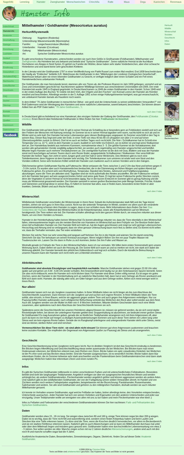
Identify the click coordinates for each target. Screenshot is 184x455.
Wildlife (168, 28)
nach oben (151, 112)
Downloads (8, 90)
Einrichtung (8, 49)
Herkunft (168, 25)
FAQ (5, 96)
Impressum (8, 125)
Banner (6, 116)
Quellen (6, 120)
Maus (127, 2)
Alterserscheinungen (122, 429)
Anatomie (7, 35)
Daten (167, 44)
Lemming (24, 2)
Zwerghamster (57, 2)
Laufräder (7, 53)
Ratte (110, 2)
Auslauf (6, 58)
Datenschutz (9, 129)
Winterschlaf (170, 31)
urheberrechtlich (74, 452)
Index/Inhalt (8, 26)
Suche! (6, 100)
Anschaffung (9, 40)
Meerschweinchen (76, 2)
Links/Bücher (9, 85)
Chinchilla (94, 2)
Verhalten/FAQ (9, 76)
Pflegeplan (8, 63)
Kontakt (6, 111)
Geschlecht (170, 38)
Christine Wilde (98, 449)
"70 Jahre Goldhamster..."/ (68, 107)
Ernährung (8, 67)
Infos (167, 41)
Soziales (168, 34)
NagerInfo (8, 2)
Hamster (41, 2)
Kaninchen (159, 2)
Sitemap (7, 105)
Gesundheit (8, 72)
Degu (143, 2)
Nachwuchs (8, 81)
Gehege (6, 44)
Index (159, 112)
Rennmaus (175, 2)
